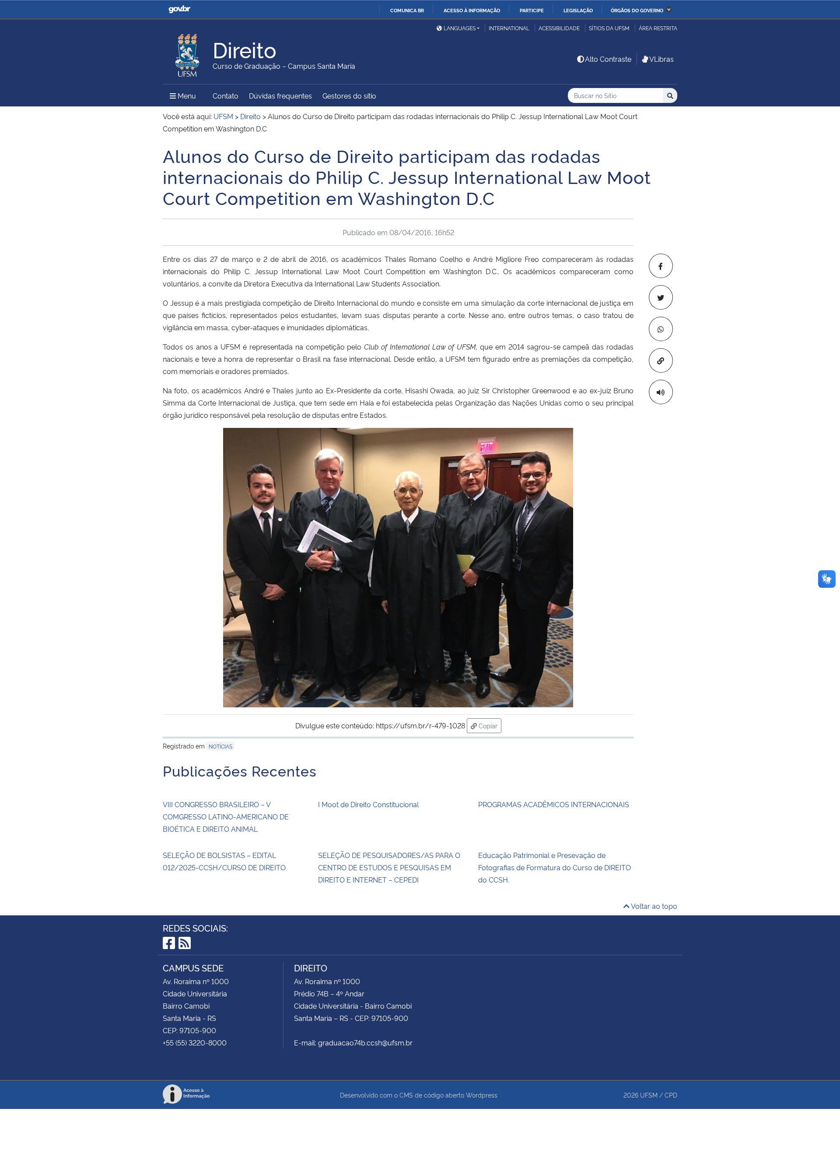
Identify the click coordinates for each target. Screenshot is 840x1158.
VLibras (661, 59)
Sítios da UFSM (609, 28)
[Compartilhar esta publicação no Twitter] (661, 297)
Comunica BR (407, 10)
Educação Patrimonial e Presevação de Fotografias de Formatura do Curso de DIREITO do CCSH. (554, 867)
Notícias (220, 746)
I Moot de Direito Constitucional (368, 804)
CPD (671, 1095)
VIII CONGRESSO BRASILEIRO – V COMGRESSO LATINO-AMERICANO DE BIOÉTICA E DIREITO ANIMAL (226, 816)
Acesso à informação (472, 10)
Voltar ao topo (653, 906)
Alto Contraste (608, 59)
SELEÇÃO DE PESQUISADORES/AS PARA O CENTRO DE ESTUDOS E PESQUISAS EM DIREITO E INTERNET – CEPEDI (389, 867)
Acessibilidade (559, 28)
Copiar (489, 725)
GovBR (179, 9)
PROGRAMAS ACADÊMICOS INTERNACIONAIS (553, 804)
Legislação (578, 10)
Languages (460, 28)
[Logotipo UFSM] (188, 53)
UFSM (649, 1095)
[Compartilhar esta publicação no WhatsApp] (661, 329)
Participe (532, 10)
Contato (225, 95)
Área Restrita (658, 28)
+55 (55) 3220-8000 (195, 1042)
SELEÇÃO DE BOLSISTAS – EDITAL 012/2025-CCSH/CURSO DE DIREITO (224, 861)
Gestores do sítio (349, 95)
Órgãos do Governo (637, 10)
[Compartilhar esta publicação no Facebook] (661, 266)
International (509, 28)
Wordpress (481, 1095)
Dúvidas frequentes (280, 95)
